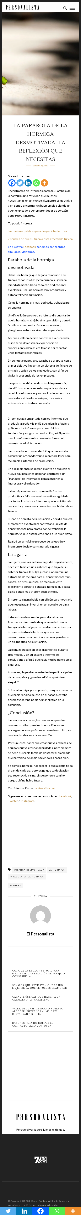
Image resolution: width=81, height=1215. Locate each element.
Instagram (27, 801)
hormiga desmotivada (29, 870)
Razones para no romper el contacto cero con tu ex (32, 1024)
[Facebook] (12, 183)
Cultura (40, 896)
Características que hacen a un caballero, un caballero (36, 998)
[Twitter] (20, 183)
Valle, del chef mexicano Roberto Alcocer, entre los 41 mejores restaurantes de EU (38, 1011)
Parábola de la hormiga (27, 877)
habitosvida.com (44, 788)
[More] (44, 183)
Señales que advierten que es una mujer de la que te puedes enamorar (39, 986)
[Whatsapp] (36, 183)
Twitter (13, 801)
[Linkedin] (28, 183)
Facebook (29, 246)
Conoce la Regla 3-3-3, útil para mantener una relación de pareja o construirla (38, 973)
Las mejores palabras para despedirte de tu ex (37, 231)
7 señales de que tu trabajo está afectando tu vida (40, 239)
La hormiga (57, 870)
